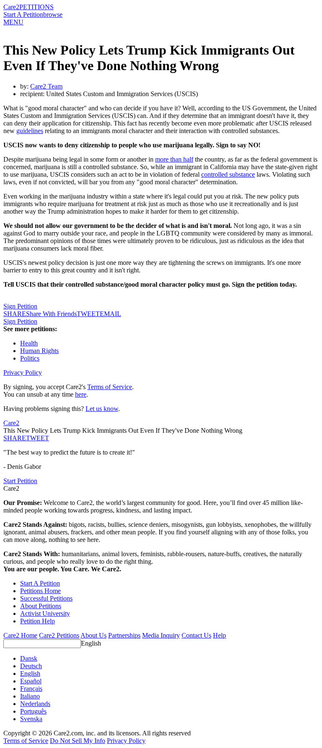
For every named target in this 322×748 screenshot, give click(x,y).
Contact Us (196, 635)
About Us (93, 635)
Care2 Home (20, 635)
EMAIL (110, 313)
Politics (29, 358)
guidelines (29, 130)
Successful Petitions (46, 598)
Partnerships (124, 635)
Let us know (102, 408)
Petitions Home (40, 590)
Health (29, 343)
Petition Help (37, 621)
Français (31, 688)
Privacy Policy (22, 372)
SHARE (14, 438)
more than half (174, 159)
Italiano (30, 696)
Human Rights (39, 350)
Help (219, 635)
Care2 (11, 6)
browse (52, 14)
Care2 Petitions (59, 635)
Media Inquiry (161, 635)
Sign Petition (20, 306)
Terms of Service (109, 386)
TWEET (88, 313)
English (91, 643)
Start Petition (20, 480)
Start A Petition (23, 14)
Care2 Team (46, 86)
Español (31, 681)
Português (33, 711)
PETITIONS (36, 6)
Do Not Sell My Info (77, 740)
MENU (13, 22)
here (80, 394)
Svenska (31, 718)
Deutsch (31, 666)
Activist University (45, 613)
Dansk (28, 658)
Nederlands (35, 703)
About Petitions (40, 605)
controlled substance (228, 174)
